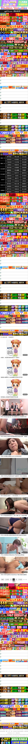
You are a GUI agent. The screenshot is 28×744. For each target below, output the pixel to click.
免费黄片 (24, 183)
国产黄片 (9, 183)
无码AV (3, 179)
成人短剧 (24, 189)
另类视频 (24, 164)
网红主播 (17, 156)
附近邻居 (9, 167)
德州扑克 (24, 173)
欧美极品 (17, 159)
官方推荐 (3, 174)
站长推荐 (3, 168)
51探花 (24, 178)
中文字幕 (17, 162)
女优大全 (17, 181)
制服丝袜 (17, 164)
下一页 (20, 579)
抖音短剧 (9, 178)
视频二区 (3, 163)
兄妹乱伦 (17, 189)
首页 (2, 579)
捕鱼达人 (9, 173)
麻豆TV (17, 178)
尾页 (14, 581)
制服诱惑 (24, 186)
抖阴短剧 (17, 191)
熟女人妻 (17, 183)
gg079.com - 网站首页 (12, 11)
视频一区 (3, 158)
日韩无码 (24, 191)
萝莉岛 (24, 181)
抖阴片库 (3, 185)
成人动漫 (24, 159)
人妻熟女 (9, 164)
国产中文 (9, 189)
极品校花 (9, 191)
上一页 (7, 579)
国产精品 (9, 156)
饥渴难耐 (17, 167)
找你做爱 (24, 167)
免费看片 (3, 190)
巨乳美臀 (24, 162)
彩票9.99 (9, 175)
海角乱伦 (17, 186)
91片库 (9, 181)
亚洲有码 (9, 159)
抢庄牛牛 (17, 173)
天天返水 (24, 175)
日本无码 (24, 156)
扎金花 (16, 175)
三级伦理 (9, 162)
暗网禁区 (9, 186)
